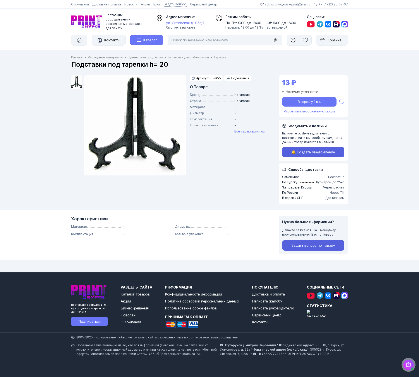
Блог (156, 4)
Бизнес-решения (135, 308)
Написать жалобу (267, 301)
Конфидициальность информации (193, 294)
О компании (80, 4)
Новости (130, 4)
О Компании (131, 322)
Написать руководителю (273, 308)
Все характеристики (250, 131)
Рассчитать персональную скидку (310, 111)
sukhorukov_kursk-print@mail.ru (287, 4)
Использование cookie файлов (191, 308)
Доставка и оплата (106, 4)
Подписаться (89, 321)
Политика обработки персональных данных (202, 301)
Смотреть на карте (180, 27)
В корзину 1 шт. (309, 102)
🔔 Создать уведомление (313, 152)
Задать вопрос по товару (313, 245)
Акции (145, 4)
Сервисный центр (203, 4)
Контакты (260, 322)
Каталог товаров (135, 294)
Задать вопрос (175, 4)
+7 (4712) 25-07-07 (333, 4)
